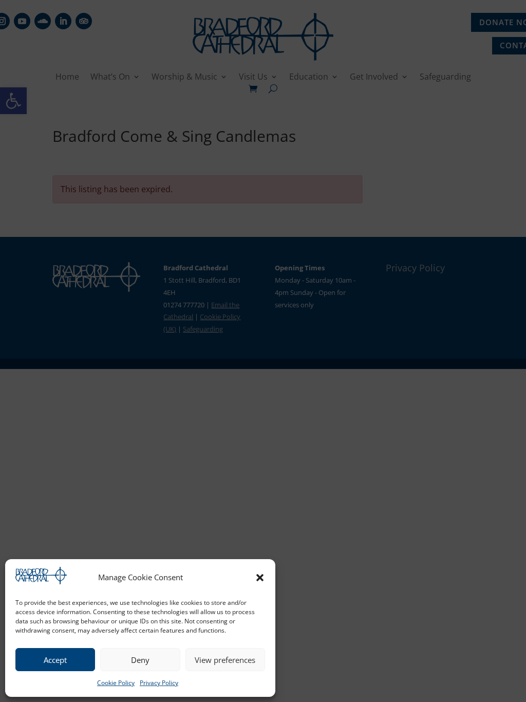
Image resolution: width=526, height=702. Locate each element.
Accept (55, 660)
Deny (140, 660)
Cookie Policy (116, 682)
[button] (260, 577)
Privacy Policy (159, 682)
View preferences (225, 660)
